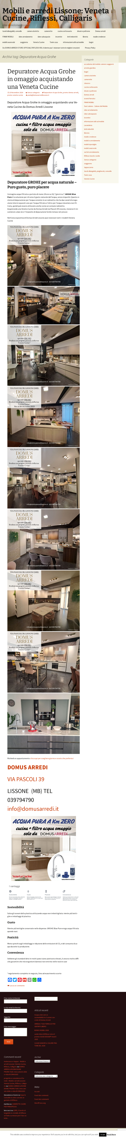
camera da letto (33, 31)
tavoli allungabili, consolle (12, 31)
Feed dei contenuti (41, 1095)
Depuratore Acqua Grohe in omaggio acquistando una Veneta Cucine (41, 79)
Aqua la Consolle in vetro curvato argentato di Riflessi (15, 1097)
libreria (85, 37)
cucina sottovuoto (65, 31)
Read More (111, 1134)
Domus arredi (100, 31)
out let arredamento (91, 152)
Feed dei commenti (41, 1099)
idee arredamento (25, 37)
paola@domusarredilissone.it (38, 95)
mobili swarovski (8, 42)
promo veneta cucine (15, 95)
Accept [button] (103, 1135)
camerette (48, 31)
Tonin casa (54, 42)
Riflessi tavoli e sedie (92, 156)
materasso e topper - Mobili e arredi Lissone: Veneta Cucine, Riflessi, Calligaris (15, 1064)
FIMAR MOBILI (8, 37)
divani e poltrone (83, 31)
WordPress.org (40, 1103)
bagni (91, 42)
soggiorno (24, 42)
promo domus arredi (70, 92)
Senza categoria (33, 92)
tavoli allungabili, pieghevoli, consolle (98, 171)
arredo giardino (90, 68)
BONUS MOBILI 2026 (41, 1030)
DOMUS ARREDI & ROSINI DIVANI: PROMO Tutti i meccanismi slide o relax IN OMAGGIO (15, 1088)
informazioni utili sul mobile (73, 42)
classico (87, 83)
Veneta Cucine (38, 42)
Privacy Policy (90, 48)
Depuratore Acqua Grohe (53, 92)
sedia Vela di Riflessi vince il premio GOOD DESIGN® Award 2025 (45, 1036)
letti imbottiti (72, 37)
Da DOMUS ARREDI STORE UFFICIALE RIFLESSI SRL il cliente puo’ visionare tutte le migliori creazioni (41, 48)
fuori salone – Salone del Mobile (96, 106)
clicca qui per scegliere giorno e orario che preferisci (51, 758)
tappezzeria (88, 167)
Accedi (36, 1091)
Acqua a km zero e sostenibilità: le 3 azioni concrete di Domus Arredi (44, 1017)
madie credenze (99, 37)
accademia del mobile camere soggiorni (99, 64)
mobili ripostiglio (90, 144)
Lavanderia (88, 125)
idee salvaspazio (44, 37)
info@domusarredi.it (33, 808)
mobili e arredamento (92, 140)
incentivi (58, 37)
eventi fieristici (89, 98)
